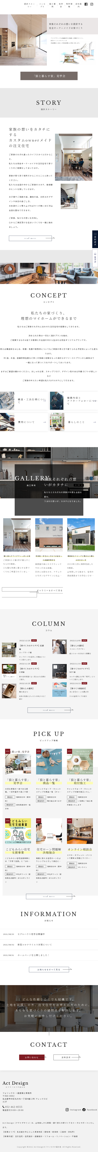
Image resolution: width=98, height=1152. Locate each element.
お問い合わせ (32, 1057)
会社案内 (78, 5)
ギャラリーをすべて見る (50, 590)
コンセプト (42, 5)
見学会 (61, 5)
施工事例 (52, 5)
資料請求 (66, 1057)
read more (30, 238)
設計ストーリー (29, 5)
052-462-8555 (13, 1106)
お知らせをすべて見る (49, 969)
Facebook (92, 1109)
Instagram (75, 1109)
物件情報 (69, 5)
